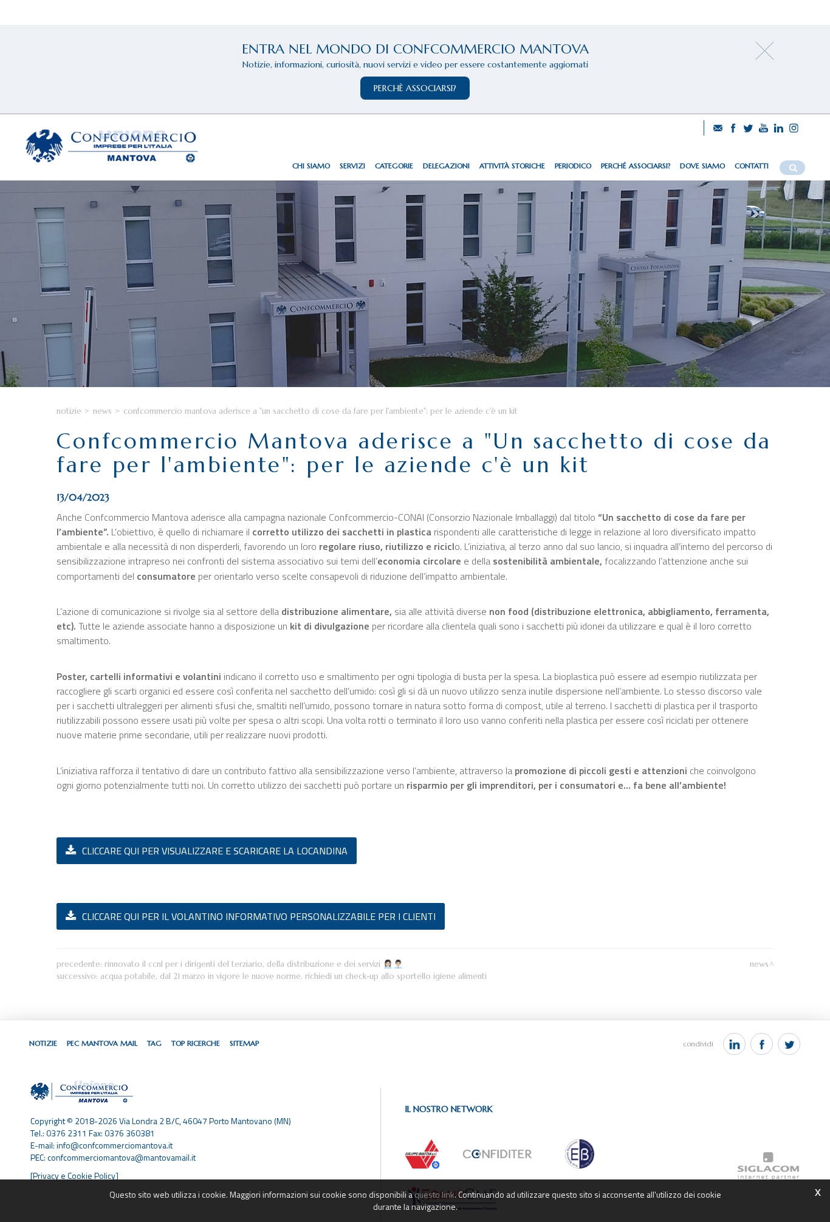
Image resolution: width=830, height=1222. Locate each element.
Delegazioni (446, 165)
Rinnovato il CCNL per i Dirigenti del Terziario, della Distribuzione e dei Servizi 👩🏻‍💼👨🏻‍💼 (254, 964)
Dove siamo (702, 165)
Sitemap (244, 1043)
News (102, 411)
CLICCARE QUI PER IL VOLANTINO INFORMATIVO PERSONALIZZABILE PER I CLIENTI (259, 916)
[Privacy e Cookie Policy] (74, 1175)
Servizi (352, 165)
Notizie (69, 411)
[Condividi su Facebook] (761, 1044)
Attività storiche (512, 165)
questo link (434, 1194)
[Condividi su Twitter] (789, 1044)
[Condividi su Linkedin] (734, 1044)
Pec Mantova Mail (102, 1043)
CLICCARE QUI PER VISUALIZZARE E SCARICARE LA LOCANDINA (215, 850)
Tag (154, 1043)
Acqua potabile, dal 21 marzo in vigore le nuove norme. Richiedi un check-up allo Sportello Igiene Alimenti (293, 976)
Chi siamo (311, 165)
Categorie (394, 165)
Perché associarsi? (635, 165)
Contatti (752, 165)
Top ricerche (195, 1043)
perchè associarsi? (415, 88)
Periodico (573, 165)
